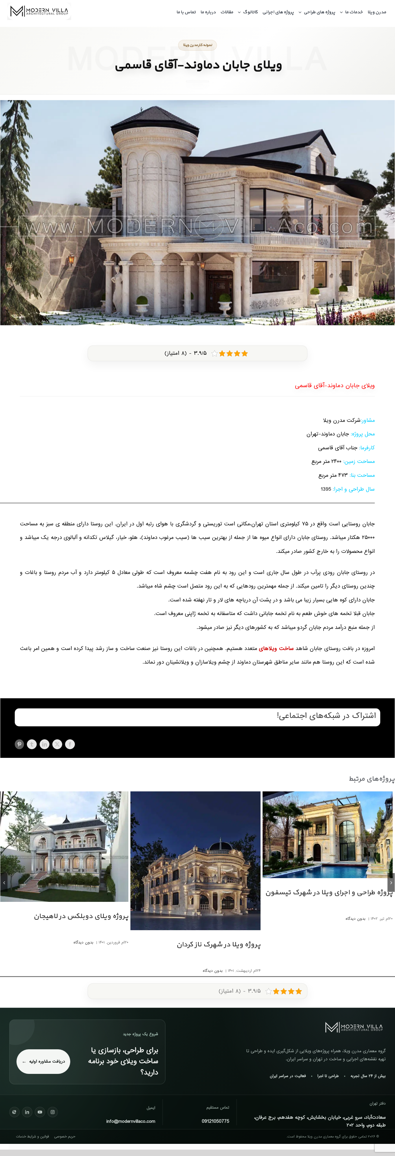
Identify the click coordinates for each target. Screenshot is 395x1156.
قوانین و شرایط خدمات (32, 1136)
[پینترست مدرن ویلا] (14, 1112)
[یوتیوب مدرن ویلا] (40, 1112)
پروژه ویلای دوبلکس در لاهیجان (80, 916)
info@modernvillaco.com (130, 1121)
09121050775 (215, 1121)
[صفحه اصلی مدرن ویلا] (354, 1027)
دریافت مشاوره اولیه (47, 1061)
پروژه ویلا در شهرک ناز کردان (218, 944)
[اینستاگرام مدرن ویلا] (52, 1112)
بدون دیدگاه (356, 919)
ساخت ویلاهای (276, 649)
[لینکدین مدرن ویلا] (27, 1112)
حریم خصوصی (64, 1136)
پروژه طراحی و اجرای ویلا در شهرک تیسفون (329, 892)
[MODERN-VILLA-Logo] (39, 5)
